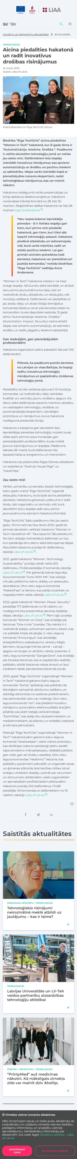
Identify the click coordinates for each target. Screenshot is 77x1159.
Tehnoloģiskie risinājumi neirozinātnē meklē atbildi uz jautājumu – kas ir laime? (34, 912)
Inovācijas (26, 1069)
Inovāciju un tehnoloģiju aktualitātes (26, 34)
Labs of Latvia (23, 552)
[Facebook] (25, 814)
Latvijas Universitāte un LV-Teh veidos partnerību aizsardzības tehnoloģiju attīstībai (35, 995)
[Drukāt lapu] (72, 804)
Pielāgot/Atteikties (55, 1151)
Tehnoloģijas (11, 44)
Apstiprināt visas (17, 1151)
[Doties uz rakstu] (68, 924)
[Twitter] (38, 814)
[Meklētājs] (61, 24)
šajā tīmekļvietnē (27, 210)
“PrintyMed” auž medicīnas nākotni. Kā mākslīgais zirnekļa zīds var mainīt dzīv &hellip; (36, 1078)
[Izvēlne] (70, 24)
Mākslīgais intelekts (20, 903)
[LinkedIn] (51, 814)
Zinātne (12, 1069)
